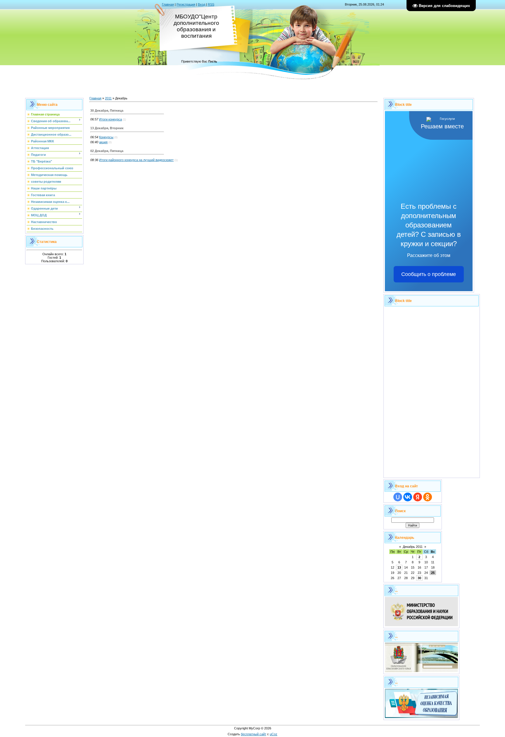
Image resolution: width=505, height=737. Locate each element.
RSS (211, 4)
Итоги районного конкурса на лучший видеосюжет (136, 160)
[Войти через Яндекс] (417, 497)
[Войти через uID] (397, 497)
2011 (108, 98)
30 (419, 578)
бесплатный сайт (253, 734)
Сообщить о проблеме (428, 274)
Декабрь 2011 (413, 546)
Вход (201, 4)
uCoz (273, 734)
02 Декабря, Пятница (106, 151)
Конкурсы (106, 137)
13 (399, 567)
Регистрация (186, 4)
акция (103, 142)
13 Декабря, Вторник (107, 128)
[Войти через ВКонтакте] (407, 497)
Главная (168, 4)
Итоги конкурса (110, 119)
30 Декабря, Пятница (106, 110)
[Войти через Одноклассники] (427, 497)
